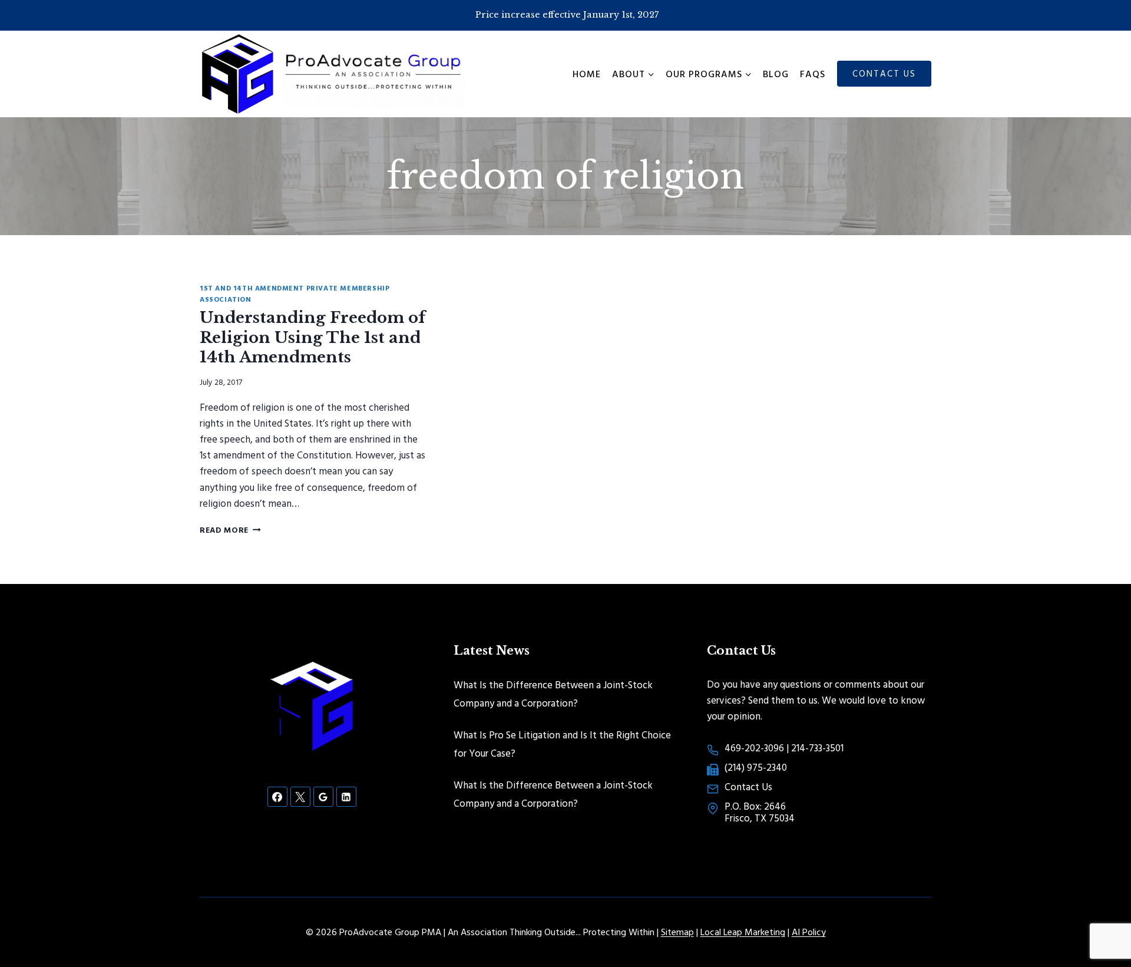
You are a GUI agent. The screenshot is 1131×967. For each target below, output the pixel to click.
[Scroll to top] (1101, 919)
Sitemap (677, 932)
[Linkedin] (346, 797)
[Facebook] (277, 797)
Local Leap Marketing (742, 932)
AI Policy (809, 932)
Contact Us (884, 73)
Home (587, 74)
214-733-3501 (817, 747)
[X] (300, 797)
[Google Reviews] (323, 797)
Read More (230, 530)
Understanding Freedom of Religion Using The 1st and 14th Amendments (312, 337)
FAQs (812, 74)
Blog (776, 74)
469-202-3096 (754, 747)
